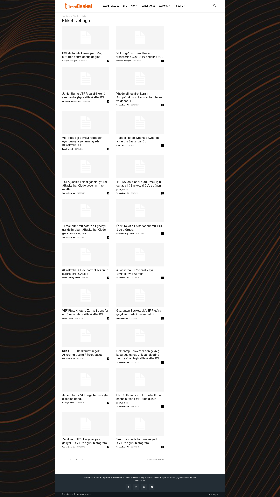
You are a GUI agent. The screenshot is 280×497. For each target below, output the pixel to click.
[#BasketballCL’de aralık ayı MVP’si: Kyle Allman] (140, 254)
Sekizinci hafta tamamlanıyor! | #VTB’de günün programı (137, 441)
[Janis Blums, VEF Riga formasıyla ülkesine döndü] (85, 380)
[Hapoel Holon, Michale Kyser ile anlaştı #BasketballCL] (140, 122)
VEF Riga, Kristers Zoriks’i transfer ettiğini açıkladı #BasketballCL (85, 312)
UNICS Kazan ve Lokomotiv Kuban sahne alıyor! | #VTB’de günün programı (139, 398)
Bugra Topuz (67, 318)
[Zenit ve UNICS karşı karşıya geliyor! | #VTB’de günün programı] (85, 424)
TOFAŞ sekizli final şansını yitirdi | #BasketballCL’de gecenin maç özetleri (85, 185)
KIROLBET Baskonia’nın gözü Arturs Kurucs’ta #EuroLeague (82, 352)
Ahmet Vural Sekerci (71, 101)
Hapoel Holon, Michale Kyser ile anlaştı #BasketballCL (138, 139)
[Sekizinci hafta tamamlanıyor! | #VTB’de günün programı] (140, 424)
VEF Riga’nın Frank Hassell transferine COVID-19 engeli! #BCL (139, 55)
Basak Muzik (67, 149)
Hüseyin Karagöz (69, 61)
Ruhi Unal (120, 145)
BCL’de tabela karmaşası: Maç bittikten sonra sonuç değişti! (82, 55)
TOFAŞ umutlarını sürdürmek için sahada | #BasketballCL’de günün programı (138, 185)
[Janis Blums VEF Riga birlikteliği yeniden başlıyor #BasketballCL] (85, 78)
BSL (125, 5)
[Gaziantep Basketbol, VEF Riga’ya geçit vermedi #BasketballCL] (140, 295)
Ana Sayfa (66, 16)
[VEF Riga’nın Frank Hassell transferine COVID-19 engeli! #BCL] (140, 38)
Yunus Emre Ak (122, 105)
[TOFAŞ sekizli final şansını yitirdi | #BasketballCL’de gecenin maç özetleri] (85, 166)
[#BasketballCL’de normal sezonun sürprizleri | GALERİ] (85, 254)
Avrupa (163, 5)
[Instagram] (136, 487)
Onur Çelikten (122, 318)
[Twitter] (144, 487)
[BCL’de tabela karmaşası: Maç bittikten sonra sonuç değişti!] (85, 38)
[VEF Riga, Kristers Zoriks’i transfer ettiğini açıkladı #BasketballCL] (85, 295)
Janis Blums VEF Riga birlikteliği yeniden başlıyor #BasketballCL (84, 95)
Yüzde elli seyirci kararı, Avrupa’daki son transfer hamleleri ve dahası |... (139, 97)
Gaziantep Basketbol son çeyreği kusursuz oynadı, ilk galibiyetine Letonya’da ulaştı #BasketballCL (138, 354)
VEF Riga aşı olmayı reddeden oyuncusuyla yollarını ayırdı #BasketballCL (82, 141)
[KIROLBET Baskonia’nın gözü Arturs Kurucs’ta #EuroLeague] (85, 335)
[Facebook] (128, 487)
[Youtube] (151, 487)
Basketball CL (111, 5)
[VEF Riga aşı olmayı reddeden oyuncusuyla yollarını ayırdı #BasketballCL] (85, 122)
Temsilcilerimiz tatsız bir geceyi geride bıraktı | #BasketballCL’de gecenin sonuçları (84, 229)
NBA (133, 5)
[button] (214, 6)
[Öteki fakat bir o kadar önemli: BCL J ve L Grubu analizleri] (140, 210)
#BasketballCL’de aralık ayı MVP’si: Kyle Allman (134, 272)
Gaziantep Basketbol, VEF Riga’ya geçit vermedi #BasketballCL (138, 312)
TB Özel (178, 5)
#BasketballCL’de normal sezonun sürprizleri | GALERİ (85, 272)
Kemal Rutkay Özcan (125, 233)
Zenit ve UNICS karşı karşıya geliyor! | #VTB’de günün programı (85, 441)
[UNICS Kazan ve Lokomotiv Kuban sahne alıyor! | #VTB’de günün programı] (140, 380)
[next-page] (82, 459)
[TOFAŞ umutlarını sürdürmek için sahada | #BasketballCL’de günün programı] (140, 166)
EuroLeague (148, 5)
